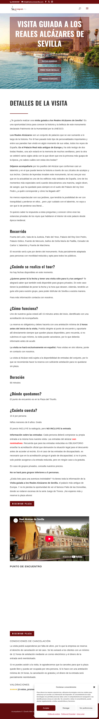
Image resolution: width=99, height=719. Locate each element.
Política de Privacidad (68, 714)
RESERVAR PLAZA (22, 503)
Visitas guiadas (49, 79)
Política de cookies (54, 714)
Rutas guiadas (49, 61)
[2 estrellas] (12, 689)
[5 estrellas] (16, 689)
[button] (94, 687)
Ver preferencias (86, 708)
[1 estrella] (10, 689)
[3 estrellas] (13, 689)
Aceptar (46, 708)
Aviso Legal (80, 714)
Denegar (66, 708)
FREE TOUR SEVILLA (49, 70)
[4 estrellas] (15, 689)
